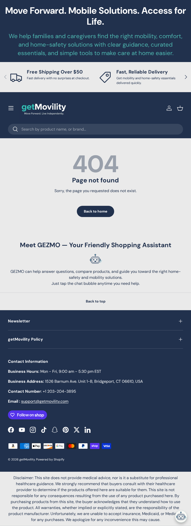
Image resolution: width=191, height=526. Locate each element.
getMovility (27, 459)
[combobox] (95, 129)
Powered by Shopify (50, 459)
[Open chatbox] (181, 517)
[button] (180, 108)
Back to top (95, 301)
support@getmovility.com (44, 401)
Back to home (95, 211)
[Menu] (10, 108)
